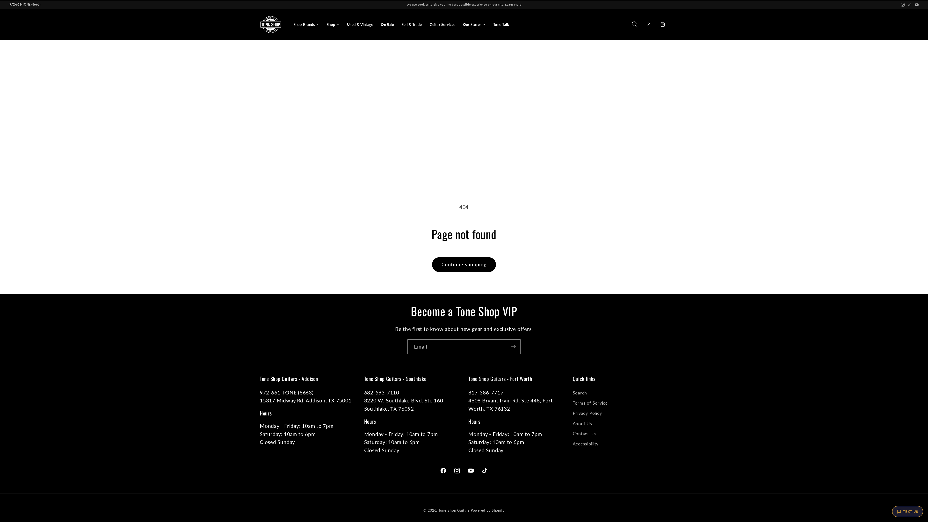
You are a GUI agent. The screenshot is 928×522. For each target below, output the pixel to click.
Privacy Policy (587, 413)
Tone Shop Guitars (453, 510)
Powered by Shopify (488, 510)
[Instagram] (903, 5)
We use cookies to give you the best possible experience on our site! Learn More (464, 4)
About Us (582, 423)
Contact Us (584, 433)
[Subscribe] (513, 346)
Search (580, 392)
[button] (306, 24)
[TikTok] (910, 5)
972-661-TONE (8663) (24, 4)
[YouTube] (917, 5)
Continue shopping (464, 264)
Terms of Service (590, 403)
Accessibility (586, 443)
